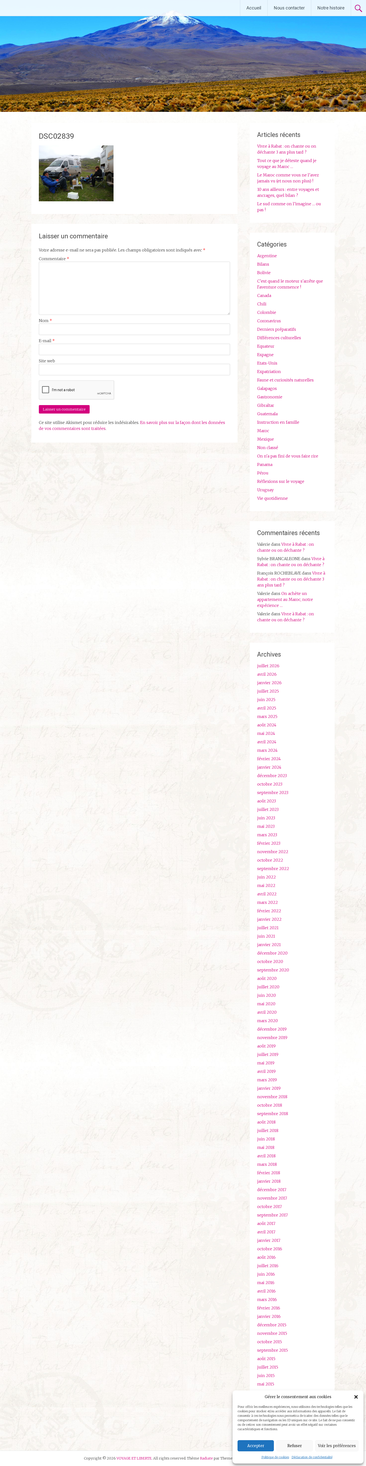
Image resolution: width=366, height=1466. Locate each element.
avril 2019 (266, 1071)
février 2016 (268, 1307)
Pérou (262, 472)
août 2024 (266, 724)
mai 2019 (265, 1062)
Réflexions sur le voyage (280, 481)
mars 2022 (267, 902)
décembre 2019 (272, 1029)
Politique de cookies (275, 1457)
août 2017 (266, 1223)
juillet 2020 (268, 986)
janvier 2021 (269, 944)
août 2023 (266, 800)
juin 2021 (266, 936)
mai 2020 (266, 1003)
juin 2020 (266, 995)
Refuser (294, 1445)
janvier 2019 (269, 1088)
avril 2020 (267, 1012)
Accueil (253, 7)
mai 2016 (265, 1282)
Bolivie (264, 272)
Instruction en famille (278, 422)
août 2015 (266, 1358)
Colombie (266, 312)
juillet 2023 (268, 809)
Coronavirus (269, 320)
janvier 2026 (269, 682)
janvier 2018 (269, 1181)
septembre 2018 (272, 1113)
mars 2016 (267, 1299)
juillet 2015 (267, 1367)
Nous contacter (289, 7)
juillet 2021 (268, 927)
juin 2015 (266, 1375)
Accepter (255, 1445)
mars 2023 (267, 834)
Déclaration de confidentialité (312, 1457)
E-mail (47, 340)
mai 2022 (266, 885)
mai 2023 (266, 826)
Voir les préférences (337, 1445)
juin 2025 (266, 699)
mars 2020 (267, 1020)
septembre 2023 (272, 792)
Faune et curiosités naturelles (285, 379)
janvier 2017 (268, 1240)
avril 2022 (267, 893)
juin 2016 (266, 1274)
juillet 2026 (268, 665)
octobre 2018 (269, 1105)
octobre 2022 (270, 860)
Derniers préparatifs (276, 329)
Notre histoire (331, 7)
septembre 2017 (272, 1215)
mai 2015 (265, 1384)
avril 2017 (266, 1231)
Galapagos (267, 388)
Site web (47, 360)
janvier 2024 (269, 767)
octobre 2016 (269, 1248)
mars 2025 (267, 716)
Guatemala (267, 413)
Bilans (263, 264)
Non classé (267, 447)
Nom (45, 320)
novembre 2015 (272, 1333)
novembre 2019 (272, 1037)
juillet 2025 (268, 691)
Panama (264, 464)
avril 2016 (266, 1291)
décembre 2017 (271, 1189)
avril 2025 (266, 708)
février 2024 (269, 758)
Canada (264, 295)
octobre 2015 (269, 1341)
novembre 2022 (272, 851)
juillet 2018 (267, 1130)
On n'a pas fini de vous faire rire (287, 456)
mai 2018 (265, 1147)
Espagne (265, 354)
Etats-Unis (267, 363)
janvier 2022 (269, 919)
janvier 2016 (269, 1316)
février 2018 (268, 1172)
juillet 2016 (267, 1265)
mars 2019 (267, 1079)
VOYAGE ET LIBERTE (47, 8)
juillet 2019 (267, 1054)
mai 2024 (266, 733)
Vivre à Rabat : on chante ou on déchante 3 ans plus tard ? (291, 579)
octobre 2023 (269, 784)
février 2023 (268, 843)
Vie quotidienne (272, 498)
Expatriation (269, 371)
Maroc (263, 430)
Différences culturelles (279, 337)
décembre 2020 (272, 953)
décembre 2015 (271, 1324)
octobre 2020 (270, 961)
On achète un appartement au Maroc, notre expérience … (285, 599)
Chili (261, 303)
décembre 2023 (272, 775)
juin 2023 (266, 817)
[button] (356, 1396)
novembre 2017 (272, 1198)
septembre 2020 (273, 969)
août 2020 (267, 978)
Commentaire (54, 258)
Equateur (265, 346)
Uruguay (265, 489)
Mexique (265, 439)
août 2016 (266, 1257)
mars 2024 (267, 750)
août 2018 (266, 1122)
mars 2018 (267, 1164)
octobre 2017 (269, 1206)
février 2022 (269, 910)
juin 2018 (266, 1138)
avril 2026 (267, 674)
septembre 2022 (273, 868)
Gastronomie (269, 396)
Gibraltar (265, 405)
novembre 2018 (272, 1096)
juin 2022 (266, 877)
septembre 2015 (272, 1350)
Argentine (267, 255)
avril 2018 (266, 1155)
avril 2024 (266, 741)
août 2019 (266, 1046)
